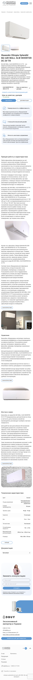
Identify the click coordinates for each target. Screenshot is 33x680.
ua (23, 648)
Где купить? (8, 100)
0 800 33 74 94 (6, 628)
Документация (24, 100)
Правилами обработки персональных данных (13, 593)
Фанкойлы (16, 12)
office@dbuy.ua (7, 630)
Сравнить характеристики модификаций (14, 92)
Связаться (24, 3)
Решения (4, 662)
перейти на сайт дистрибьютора (16, 638)
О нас (3, 653)
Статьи (3, 659)
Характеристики (7, 307)
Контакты (13, 653)
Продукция (10, 12)
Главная (3, 12)
